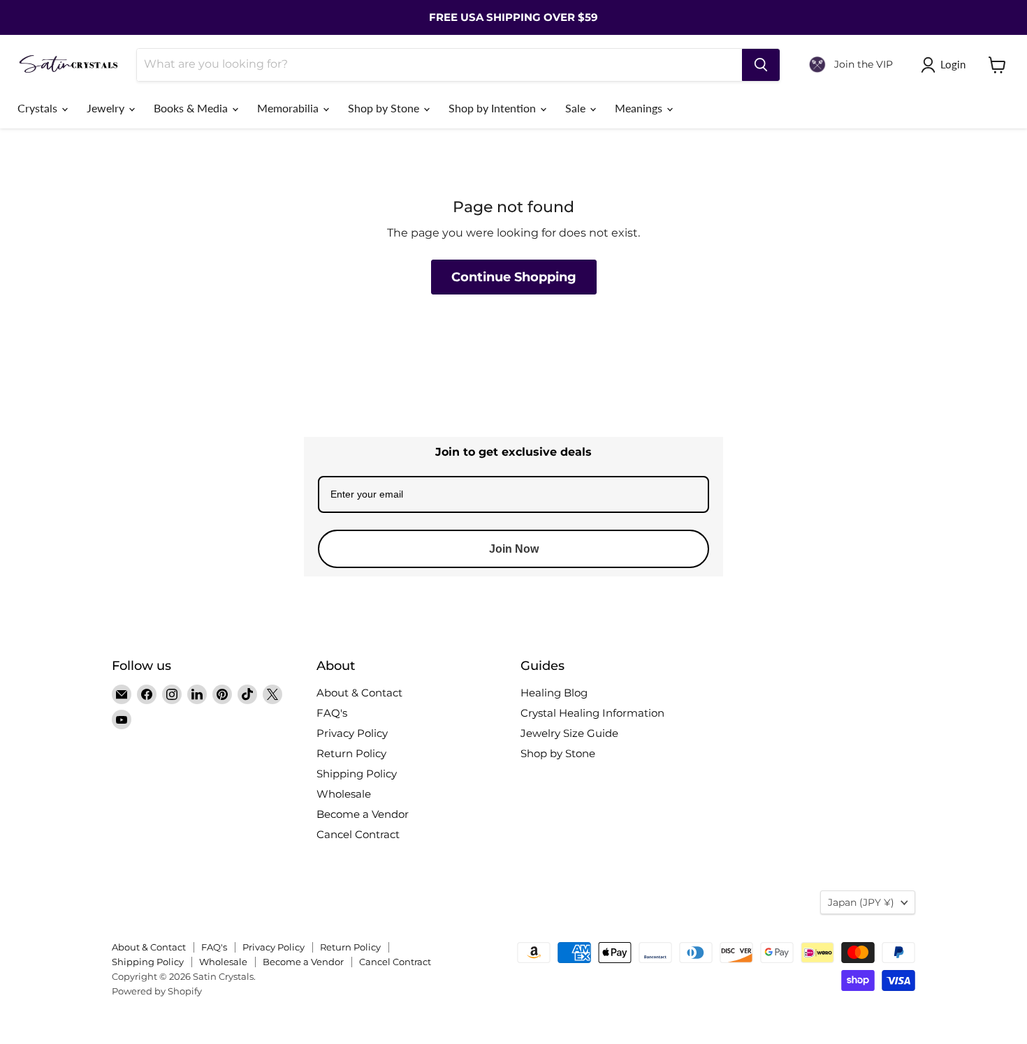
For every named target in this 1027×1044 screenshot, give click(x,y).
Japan (861, 902)
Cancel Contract (358, 834)
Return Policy (351, 753)
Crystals (38, 107)
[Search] (761, 65)
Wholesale (343, 793)
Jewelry (107, 107)
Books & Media (192, 107)
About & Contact (359, 692)
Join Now (514, 549)
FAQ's (331, 712)
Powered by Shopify (157, 991)
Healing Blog (554, 692)
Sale (576, 107)
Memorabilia (289, 107)
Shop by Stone (385, 107)
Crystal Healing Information (592, 712)
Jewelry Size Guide (569, 733)
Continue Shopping (513, 277)
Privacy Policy (352, 733)
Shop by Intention (494, 107)
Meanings (640, 107)
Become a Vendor (362, 814)
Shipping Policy (356, 773)
